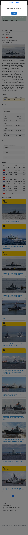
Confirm (14, 13)
